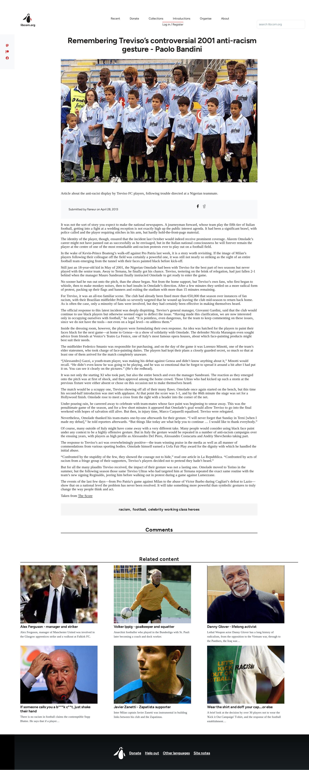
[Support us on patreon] (7, 52)
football (139, 509)
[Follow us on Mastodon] (7, 45)
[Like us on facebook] (7, 58)
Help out (152, 753)
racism (124, 509)
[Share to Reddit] (204, 206)
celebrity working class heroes (173, 509)
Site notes (202, 753)
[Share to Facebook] (197, 206)
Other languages (176, 753)
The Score (85, 496)
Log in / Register (172, 24)
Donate (135, 753)
